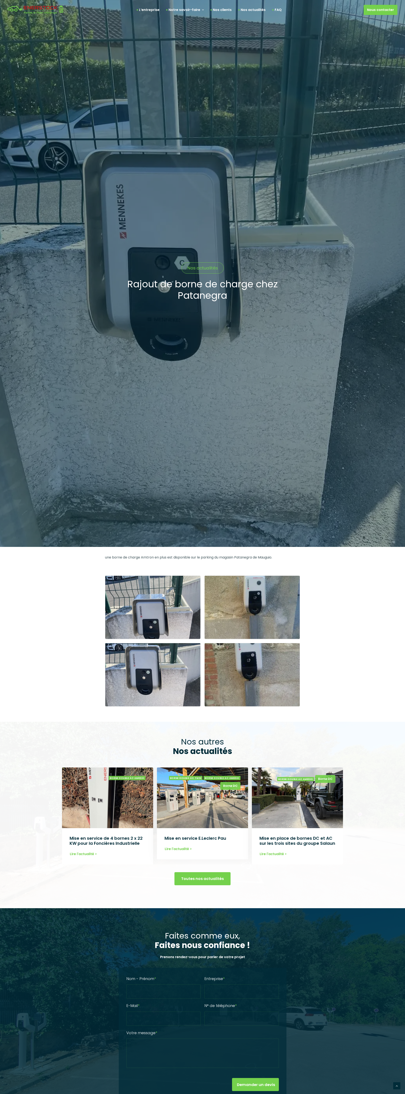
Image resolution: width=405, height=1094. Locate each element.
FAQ (278, 9)
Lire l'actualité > (83, 854)
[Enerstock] (35, 10)
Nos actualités (253, 9)
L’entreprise (149, 9)
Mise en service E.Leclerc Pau (195, 838)
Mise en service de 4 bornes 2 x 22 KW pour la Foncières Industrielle (106, 840)
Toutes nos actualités (202, 878)
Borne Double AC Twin (185, 778)
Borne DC (230, 786)
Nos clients (222, 9)
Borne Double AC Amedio (127, 778)
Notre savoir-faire (184, 9)
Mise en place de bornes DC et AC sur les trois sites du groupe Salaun (297, 840)
